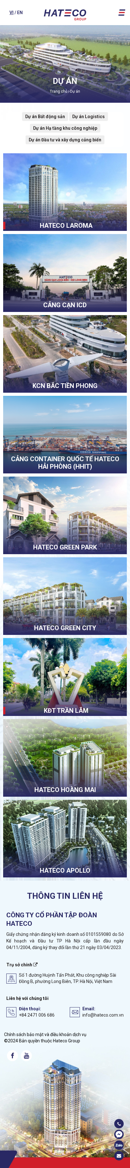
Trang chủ (59, 91)
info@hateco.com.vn (103, 1015)
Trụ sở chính (19, 964)
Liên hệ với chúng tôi (27, 998)
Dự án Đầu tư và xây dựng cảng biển (65, 139)
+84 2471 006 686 (37, 1015)
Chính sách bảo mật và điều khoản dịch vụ (45, 1034)
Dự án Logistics (88, 116)
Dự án (75, 91)
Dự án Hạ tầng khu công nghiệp (65, 128)
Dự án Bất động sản (45, 116)
